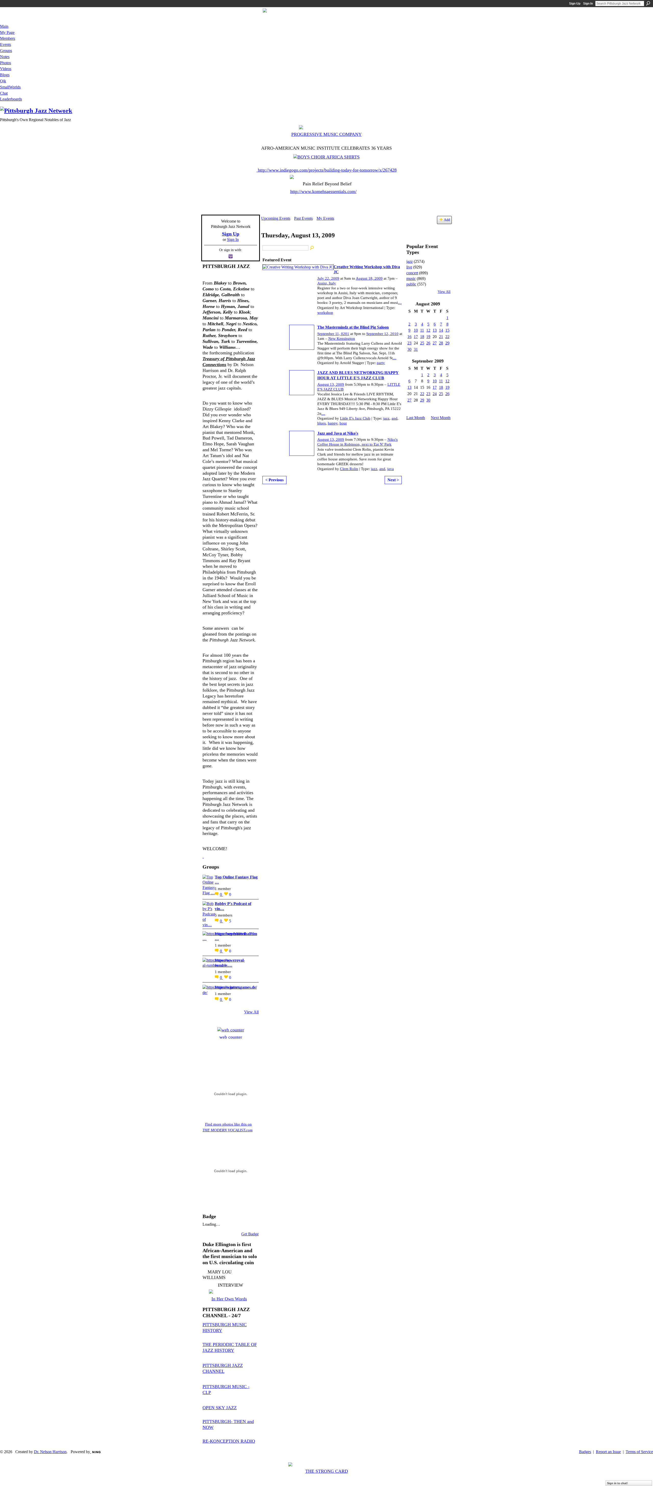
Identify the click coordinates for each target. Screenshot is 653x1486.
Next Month (440, 418)
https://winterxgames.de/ (236, 987)
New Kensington (341, 339)
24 (435, 394)
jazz (386, 418)
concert (412, 273)
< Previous (274, 480)
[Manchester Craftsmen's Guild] (203, 856)
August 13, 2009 (330, 384)
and (394, 418)
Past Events (303, 218)
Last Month (415, 418)
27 (435, 343)
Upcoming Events (275, 218)
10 (416, 330)
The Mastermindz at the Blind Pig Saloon (353, 327)
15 (447, 330)
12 (428, 330)
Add (447, 220)
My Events (325, 218)
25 (422, 343)
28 (441, 343)
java (390, 469)
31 (416, 349)
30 (409, 349)
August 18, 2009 (369, 278)
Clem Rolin (349, 469)
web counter (230, 1037)
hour (343, 423)
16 (409, 336)
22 (447, 336)
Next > (393, 480)
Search (648, 3)
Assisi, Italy (326, 283)
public (411, 284)
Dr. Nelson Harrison (50, 1452)
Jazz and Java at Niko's (337, 433)
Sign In (588, 3)
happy (332, 423)
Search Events (312, 248)
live (409, 267)
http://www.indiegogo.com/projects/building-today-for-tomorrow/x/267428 (327, 170)
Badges (585, 1452)
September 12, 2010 (382, 334)
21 (441, 336)
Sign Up (574, 3)
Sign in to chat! (617, 1483)
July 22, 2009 (328, 278)
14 (441, 330)
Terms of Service (639, 1452)
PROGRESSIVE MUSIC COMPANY (326, 134)
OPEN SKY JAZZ (220, 1407)
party (381, 363)
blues (321, 423)
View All (251, 1012)
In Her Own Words (229, 1298)
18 (422, 336)
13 (435, 330)
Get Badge (250, 1234)
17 (416, 336)
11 (422, 330)
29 (447, 343)
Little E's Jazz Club (355, 418)
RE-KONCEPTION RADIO (229, 1441)
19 (428, 336)
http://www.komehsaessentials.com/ (323, 191)
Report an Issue (608, 1452)
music (411, 278)
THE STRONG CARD (326, 1471)
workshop (325, 313)
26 (428, 343)
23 (409, 343)
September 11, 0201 (333, 334)
